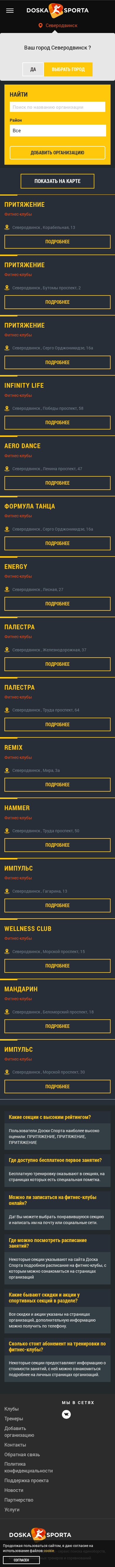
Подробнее (57, 241)
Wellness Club (28, 928)
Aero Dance (22, 446)
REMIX (13, 747)
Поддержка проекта (26, 1480)
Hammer (17, 808)
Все (17, 130)
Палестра (19, 627)
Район (16, 120)
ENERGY (15, 566)
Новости (13, 1490)
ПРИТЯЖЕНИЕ (24, 204)
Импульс (18, 868)
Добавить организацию (19, 1431)
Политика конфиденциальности (28, 1467)
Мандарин (21, 989)
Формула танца (29, 506)
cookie (49, 1550)
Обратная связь (22, 1454)
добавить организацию (57, 152)
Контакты (15, 1444)
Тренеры (13, 1418)
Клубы (11, 1409)
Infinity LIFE (24, 385)
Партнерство (18, 1500)
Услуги (11, 1509)
